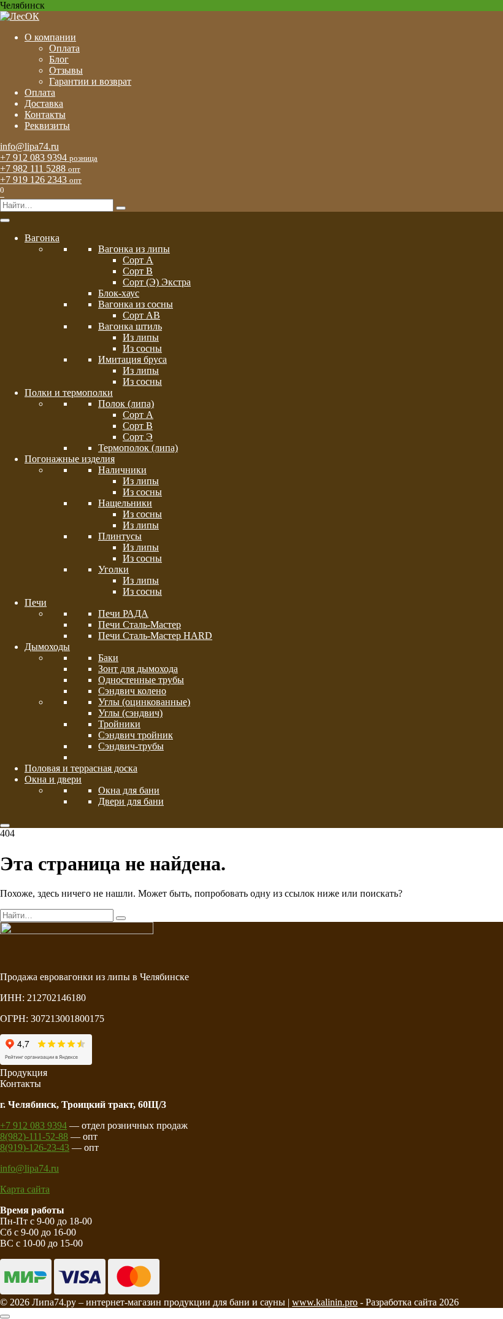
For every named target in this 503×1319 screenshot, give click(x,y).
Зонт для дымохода (138, 668)
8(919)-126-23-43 (34, 1147)
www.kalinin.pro (325, 1302)
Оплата (64, 48)
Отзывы (66, 70)
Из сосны (142, 348)
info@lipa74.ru (29, 146)
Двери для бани (131, 801)
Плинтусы (120, 536)
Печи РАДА (123, 613)
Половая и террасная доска (81, 768)
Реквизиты (47, 125)
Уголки (113, 569)
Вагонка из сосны (135, 304)
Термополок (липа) (138, 448)
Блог (59, 59)
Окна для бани (128, 790)
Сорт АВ (141, 315)
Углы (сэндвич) (130, 713)
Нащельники (125, 503)
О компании (50, 37)
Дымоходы (47, 646)
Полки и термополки (69, 392)
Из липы (141, 337)
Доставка (44, 103)
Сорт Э (138, 436)
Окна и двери (53, 779)
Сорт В (138, 271)
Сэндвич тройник (135, 735)
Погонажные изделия (70, 459)
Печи (36, 602)
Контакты (45, 114)
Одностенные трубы (141, 680)
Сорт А (138, 260)
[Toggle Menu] (5, 220)
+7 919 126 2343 (41, 179)
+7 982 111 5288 (40, 168)
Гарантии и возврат (90, 81)
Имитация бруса (132, 359)
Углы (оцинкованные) (144, 702)
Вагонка (42, 238)
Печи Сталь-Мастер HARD (155, 635)
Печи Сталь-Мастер (139, 624)
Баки (108, 657)
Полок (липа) (126, 403)
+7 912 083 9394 (49, 157)
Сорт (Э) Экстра (157, 282)
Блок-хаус (118, 293)
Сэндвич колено (132, 691)
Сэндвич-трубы (131, 746)
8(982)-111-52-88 (34, 1136)
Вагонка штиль (130, 326)
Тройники (119, 724)
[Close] (5, 825)
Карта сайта (25, 1189)
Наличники (122, 470)
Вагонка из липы (134, 249)
